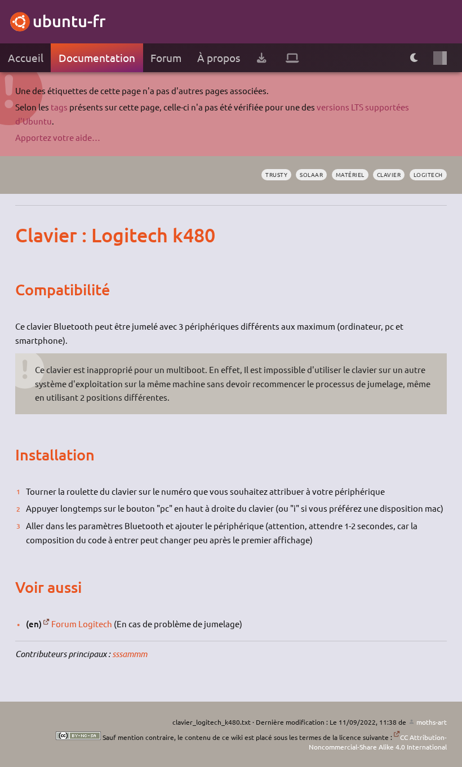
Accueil (25, 57)
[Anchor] (26, 235)
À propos (218, 57)
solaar (311, 174)
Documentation (97, 57)
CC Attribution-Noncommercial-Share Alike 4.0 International (378, 742)
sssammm (129, 653)
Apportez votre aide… (57, 137)
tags (59, 106)
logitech (428, 174)
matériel (350, 174)
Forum (165, 57)
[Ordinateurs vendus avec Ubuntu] (292, 57)
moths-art (431, 721)
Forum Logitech (81, 623)
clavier (389, 174)
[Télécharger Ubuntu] (261, 57)
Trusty (276, 174)
